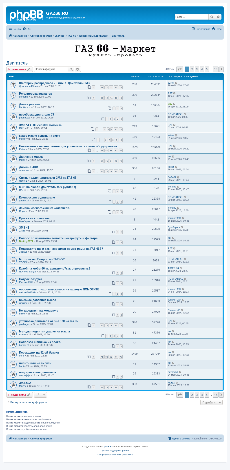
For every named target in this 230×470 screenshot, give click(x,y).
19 (102, 161)
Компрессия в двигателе (37, 197)
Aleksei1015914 (27, 292)
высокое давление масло (37, 300)
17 (116, 171)
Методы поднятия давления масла (44, 331)
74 (116, 356)
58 (106, 150)
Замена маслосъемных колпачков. (44, 208)
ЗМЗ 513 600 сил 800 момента (40, 125)
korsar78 (24, 345)
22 (116, 161)
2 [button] (192, 69)
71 (102, 356)
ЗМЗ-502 (25, 383)
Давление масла (31, 156)
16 (120, 97)
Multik (22, 159)
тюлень (23, 180)
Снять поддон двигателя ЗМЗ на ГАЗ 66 (47, 177)
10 (116, 129)
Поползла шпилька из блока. (40, 342)
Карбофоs (25, 107)
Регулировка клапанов (35, 93)
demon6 (23, 96)
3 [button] (197, 69)
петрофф (24, 375)
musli (22, 138)
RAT (170, 93)
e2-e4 (171, 82)
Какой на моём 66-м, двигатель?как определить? (55, 268)
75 (120, 356)
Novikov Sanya (27, 271)
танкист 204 (174, 218)
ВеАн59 (172, 177)
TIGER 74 (173, 268)
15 (120, 87)
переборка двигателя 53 (36, 114)
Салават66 (174, 310)
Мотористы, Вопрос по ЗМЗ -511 (42, 259)
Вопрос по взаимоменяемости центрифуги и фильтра (58, 238)
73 (111, 356)
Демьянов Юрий (28, 86)
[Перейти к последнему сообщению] (176, 82)
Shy (170, 103)
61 (120, 150)
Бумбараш (25, 221)
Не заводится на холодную (38, 310)
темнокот (24, 170)
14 (116, 87)
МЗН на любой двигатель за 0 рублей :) (47, 187)
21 (111, 161)
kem (21, 355)
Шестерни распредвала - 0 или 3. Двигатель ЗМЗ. (55, 83)
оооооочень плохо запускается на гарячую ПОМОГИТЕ (59, 289)
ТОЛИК (23, 262)
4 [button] (202, 69)
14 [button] (215, 69)
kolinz (171, 135)
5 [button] (207, 69)
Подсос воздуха (30, 279)
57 (102, 150)
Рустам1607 (26, 282)
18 (120, 171)
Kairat (22, 149)
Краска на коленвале (34, 218)
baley (22, 313)
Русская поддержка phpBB (115, 450)
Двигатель (17, 62)
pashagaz (24, 117)
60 (116, 150)
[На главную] (26, 14)
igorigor (23, 303)
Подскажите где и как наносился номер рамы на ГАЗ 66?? (61, 248)
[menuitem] (26, 29)
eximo (22, 334)
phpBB (107, 446)
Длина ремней (29, 104)
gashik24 (24, 200)
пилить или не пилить (35, 363)
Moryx (22, 386)
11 (102, 87)
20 (106, 161)
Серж (22, 211)
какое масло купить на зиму (39, 135)
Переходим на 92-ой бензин (39, 352)
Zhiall (22, 230)
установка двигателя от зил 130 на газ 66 (48, 321)
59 (111, 150)
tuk (169, 156)
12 (106, 87)
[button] (179, 69)
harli (21, 366)
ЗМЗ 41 (24, 227)
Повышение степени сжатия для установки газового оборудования (68, 146)
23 (120, 161)
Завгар (23, 251)
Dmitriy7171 (26, 241)
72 (106, 356)
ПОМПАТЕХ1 (175, 114)
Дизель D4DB (28, 167)
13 (111, 87)
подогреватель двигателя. (38, 372)
